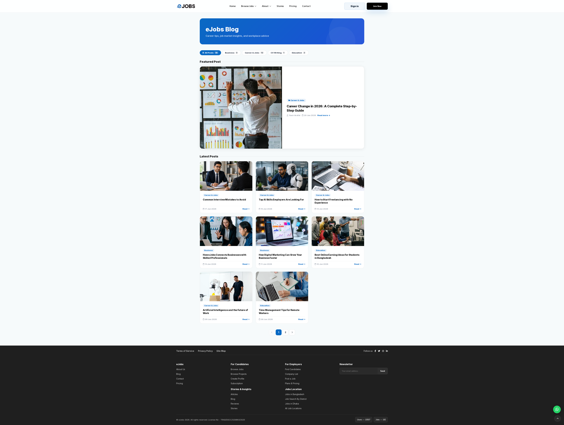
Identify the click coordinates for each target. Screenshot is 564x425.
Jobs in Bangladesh (294, 394)
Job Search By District (296, 399)
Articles (234, 394)
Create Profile (237, 378)
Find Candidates (293, 369)
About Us (180, 369)
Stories (280, 6)
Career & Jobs (254, 53)
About (265, 6)
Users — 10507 (363, 420)
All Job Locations (293, 408)
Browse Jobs (247, 6)
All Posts (211, 53)
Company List (291, 374)
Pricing (293, 6)
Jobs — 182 (381, 420)
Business (231, 53)
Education (298, 53)
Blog (178, 374)
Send (382, 371)
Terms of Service (185, 351)
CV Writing (277, 53)
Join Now (377, 6)
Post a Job (290, 378)
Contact (306, 6)
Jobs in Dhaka (292, 403)
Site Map (221, 351)
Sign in (355, 6)
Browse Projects (239, 374)
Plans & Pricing (292, 383)
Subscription (237, 383)
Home (233, 6)
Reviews (235, 403)
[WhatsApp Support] (557, 409)
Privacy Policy (205, 351)
